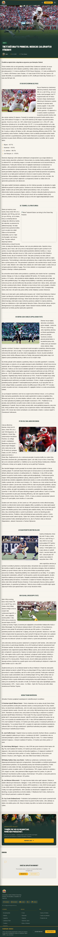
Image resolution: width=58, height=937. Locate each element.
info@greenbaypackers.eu (10, 905)
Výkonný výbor (25, 920)
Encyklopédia (6, 913)
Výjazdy (24, 918)
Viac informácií (9, 934)
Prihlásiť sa (23, 873)
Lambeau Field (6, 920)
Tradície (5, 923)
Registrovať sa (33, 873)
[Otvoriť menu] (54, 2)
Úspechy (5, 925)
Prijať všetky (50, 931)
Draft (4, 42)
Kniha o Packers (26, 923)
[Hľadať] (42, 2)
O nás (23, 913)
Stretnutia (24, 915)
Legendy (5, 918)
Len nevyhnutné (38, 931)
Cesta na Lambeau (45, 915)
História (5, 915)
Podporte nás (48, 2)
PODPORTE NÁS (28, 840)
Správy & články (44, 913)
